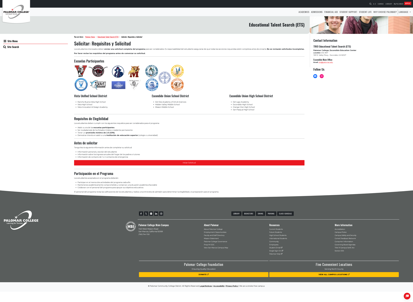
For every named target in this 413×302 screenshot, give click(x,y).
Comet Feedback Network (345, 238)
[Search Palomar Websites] (370, 4)
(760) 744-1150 (144, 234)
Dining (260, 213)
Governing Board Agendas (345, 245)
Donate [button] (203, 275)
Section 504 (339, 251)
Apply (407, 3)
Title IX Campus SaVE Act (344, 248)
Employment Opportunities (215, 232)
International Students (278, 238)
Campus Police (341, 232)
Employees (273, 245)
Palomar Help (275, 254)
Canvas (381, 4)
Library (388, 4)
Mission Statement (211, 238)
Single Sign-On (275, 251)
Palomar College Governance (215, 242)
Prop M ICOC (209, 245)
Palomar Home (90, 37)
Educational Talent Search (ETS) (108, 37)
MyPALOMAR (398, 4)
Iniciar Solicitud (189, 163)
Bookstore (248, 213)
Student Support (348, 12)
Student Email (275, 248)
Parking (271, 213)
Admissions (317, 12)
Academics (304, 12)
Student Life (365, 12)
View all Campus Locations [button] (333, 275)
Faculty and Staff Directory (214, 235)
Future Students (275, 232)
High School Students (277, 235)
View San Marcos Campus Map (216, 248)
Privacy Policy (232, 286)
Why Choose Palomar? (385, 12)
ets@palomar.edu (326, 62)
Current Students (276, 229)
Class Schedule (285, 213)
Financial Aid (331, 12)
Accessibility (218, 286)
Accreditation (340, 229)
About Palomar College (213, 229)
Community (274, 242)
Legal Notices (206, 286)
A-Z (374, 4)
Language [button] (404, 12)
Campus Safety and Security (345, 235)
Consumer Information (344, 242)
